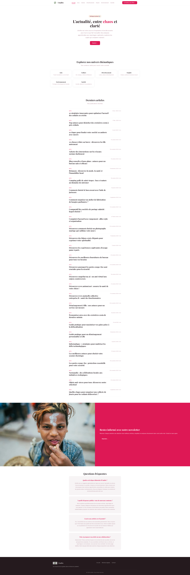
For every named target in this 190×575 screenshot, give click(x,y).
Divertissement (90, 2)
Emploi (97, 2)
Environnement (105, 2)
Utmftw (61, 2)
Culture (83, 2)
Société (112, 2)
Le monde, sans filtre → (130, 2)
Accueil (73, 2)
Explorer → (95, 43)
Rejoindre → (105, 438)
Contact (114, 562)
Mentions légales (106, 562)
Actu (78, 2)
